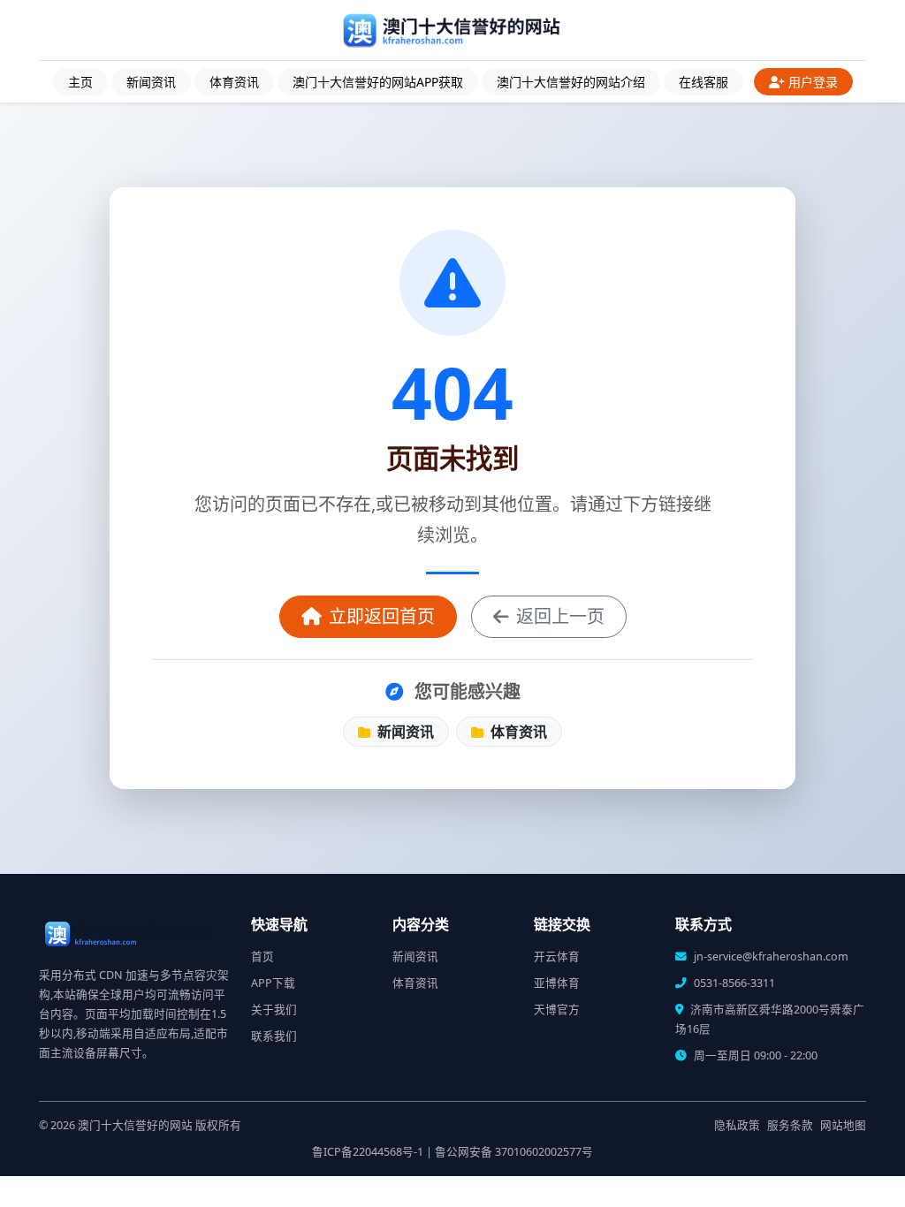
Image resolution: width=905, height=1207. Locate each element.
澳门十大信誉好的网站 (135, 1125)
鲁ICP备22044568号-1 (367, 1151)
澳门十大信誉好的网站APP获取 (378, 81)
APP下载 (273, 983)
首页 (262, 956)
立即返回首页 (382, 616)
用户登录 (813, 81)
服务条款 (790, 1125)
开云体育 (557, 956)
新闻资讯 (151, 81)
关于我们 (274, 1009)
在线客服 (703, 81)
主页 (80, 81)
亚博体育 (557, 983)
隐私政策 (737, 1125)
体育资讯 (234, 81)
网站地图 (843, 1125)
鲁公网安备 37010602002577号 (514, 1151)
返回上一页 (560, 616)
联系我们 (274, 1036)
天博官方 (557, 1009)
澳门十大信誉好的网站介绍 (571, 81)
